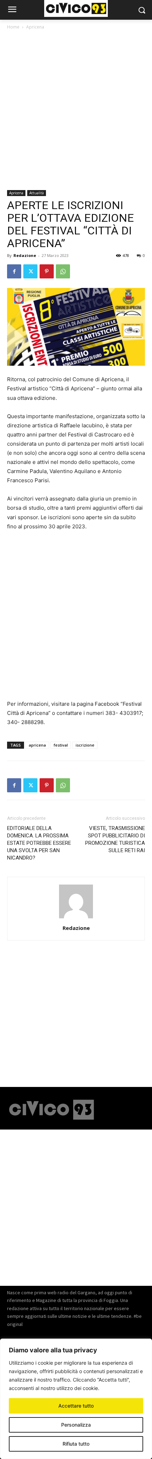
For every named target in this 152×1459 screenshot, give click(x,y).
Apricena (35, 27)
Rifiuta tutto (76, 1444)
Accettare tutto (76, 1406)
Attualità (36, 192)
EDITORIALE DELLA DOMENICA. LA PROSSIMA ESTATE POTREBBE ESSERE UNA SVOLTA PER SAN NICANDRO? (39, 843)
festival (61, 745)
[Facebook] (14, 271)
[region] (76, 1399)
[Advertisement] (76, 111)
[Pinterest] (47, 271)
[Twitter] (30, 271)
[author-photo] (76, 918)
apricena (37, 745)
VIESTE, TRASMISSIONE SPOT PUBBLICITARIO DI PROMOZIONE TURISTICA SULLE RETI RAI (115, 839)
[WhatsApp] (63, 271)
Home (13, 27)
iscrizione (85, 745)
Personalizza (76, 1425)
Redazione (24, 255)
